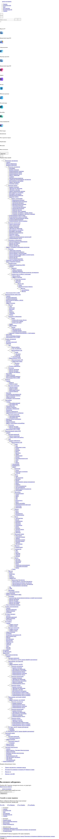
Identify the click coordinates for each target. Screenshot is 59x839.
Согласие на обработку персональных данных (12, 836)
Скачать (5, 11)
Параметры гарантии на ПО (10, 828)
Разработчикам (7, 820)
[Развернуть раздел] (4, 161)
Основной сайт (7, 5)
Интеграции (6, 823)
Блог (4, 7)
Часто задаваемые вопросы (10, 821)
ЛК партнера (6, 8)
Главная (5, 4)
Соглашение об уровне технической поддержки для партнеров (19, 829)
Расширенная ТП (7, 9)
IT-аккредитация (7, 831)
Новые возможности (8, 824)
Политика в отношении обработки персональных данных (40, 836)
